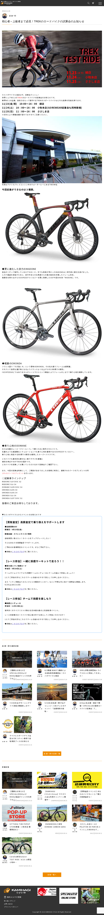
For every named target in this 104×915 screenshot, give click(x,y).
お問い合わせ (8, 904)
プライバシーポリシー (11, 907)
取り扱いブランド (9, 901)
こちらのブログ (18, 551)
